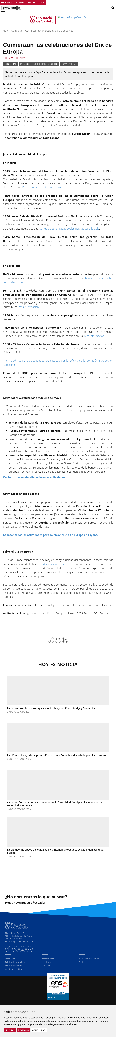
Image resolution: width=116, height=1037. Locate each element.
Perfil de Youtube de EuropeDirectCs (14, 8)
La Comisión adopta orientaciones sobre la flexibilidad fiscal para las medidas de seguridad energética (54, 804)
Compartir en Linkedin (65, 640)
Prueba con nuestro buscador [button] (25, 902)
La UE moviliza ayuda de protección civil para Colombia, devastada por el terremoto (56, 755)
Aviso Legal (10, 958)
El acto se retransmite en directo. (41, 187)
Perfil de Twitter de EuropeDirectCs (9, 8)
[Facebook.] (8, 949)
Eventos (24, 64)
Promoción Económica (89, 958)
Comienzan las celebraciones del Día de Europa (49, 30)
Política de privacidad (15, 962)
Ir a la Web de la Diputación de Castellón (24, 2)
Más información (29, 307)
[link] (58, 20)
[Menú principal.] (2, 9)
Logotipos (46, 962)
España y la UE (69, 64)
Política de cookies (13, 965)
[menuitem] (21, 958)
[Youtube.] (22, 949)
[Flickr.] (29, 949)
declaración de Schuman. (58, 564)
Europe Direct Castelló (45, 64)
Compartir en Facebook (51, 640)
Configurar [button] (38, 1030)
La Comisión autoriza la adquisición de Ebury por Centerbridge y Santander (51, 708)
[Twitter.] (15, 949)
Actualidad (16, 30)
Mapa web (47, 965)
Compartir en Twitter (58, 640)
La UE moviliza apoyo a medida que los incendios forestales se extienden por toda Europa (55, 851)
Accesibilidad (48, 958)
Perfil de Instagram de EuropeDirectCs (19, 8)
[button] (112, 7)
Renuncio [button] (23, 1030)
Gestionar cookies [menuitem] (13, 969)
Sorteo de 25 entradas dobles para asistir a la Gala (69, 228)
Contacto (83, 962)
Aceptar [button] (10, 1030)
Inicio (5, 30)
